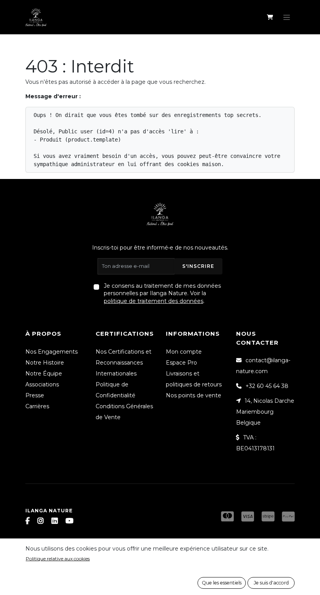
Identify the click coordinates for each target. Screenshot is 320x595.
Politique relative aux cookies (58, 558)
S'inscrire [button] (198, 266)
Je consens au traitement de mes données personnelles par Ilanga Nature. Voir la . (162, 293)
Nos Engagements (51, 351)
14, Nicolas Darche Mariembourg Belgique (265, 411)
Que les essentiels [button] (222, 583)
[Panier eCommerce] (270, 17)
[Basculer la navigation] (287, 17)
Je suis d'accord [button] (271, 583)
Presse (34, 395)
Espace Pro (181, 362)
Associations (42, 384)
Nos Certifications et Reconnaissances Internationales (123, 362)
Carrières (37, 406)
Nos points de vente (193, 395)
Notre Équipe (43, 373)
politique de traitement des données (153, 301)
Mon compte (184, 351)
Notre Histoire (44, 362)
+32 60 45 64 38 (266, 386)
